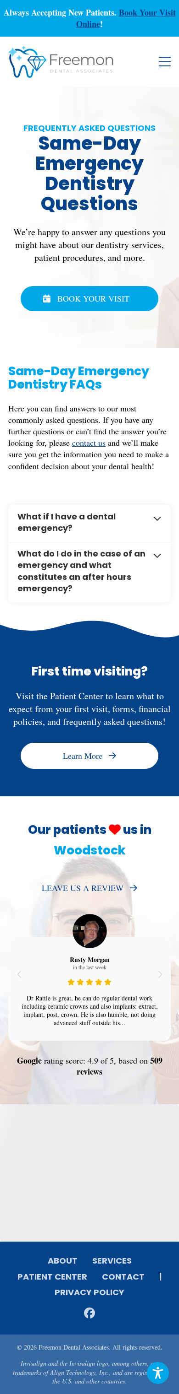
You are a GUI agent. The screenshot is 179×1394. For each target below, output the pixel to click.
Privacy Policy (89, 1293)
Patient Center (52, 1278)
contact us (89, 442)
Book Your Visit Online (126, 18)
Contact (123, 1278)
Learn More (82, 755)
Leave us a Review (82, 888)
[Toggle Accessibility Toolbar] (158, 1373)
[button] (19, 974)
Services (112, 1262)
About (63, 1262)
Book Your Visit (93, 298)
